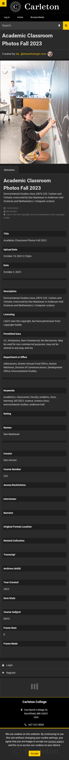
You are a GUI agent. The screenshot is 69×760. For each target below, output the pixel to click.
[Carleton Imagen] (34, 6)
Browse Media (37, 17)
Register (11, 672)
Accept (34, 753)
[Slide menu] (3, 3)
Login (9, 665)
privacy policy (56, 741)
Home (20, 17)
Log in (7, 17)
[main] (34, 363)
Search (66, 25)
